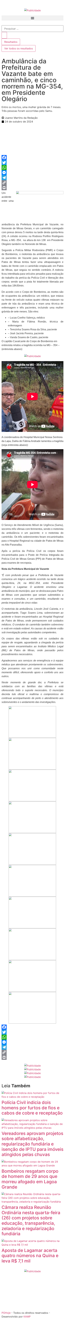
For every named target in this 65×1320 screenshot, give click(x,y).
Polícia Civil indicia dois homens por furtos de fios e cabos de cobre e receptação (32, 1108)
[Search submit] (4, 35)
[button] (32, 18)
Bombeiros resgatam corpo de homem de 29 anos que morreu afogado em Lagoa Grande (30, 1179)
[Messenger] (32, 172)
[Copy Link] (32, 182)
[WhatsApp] (32, 167)
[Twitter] (32, 162)
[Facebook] (32, 157)
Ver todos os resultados (18, 48)
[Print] (32, 187)
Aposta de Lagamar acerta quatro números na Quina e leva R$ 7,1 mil (30, 1256)
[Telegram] (32, 177)
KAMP (27, 1316)
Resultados (10, 41)
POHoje (6, 1312)
